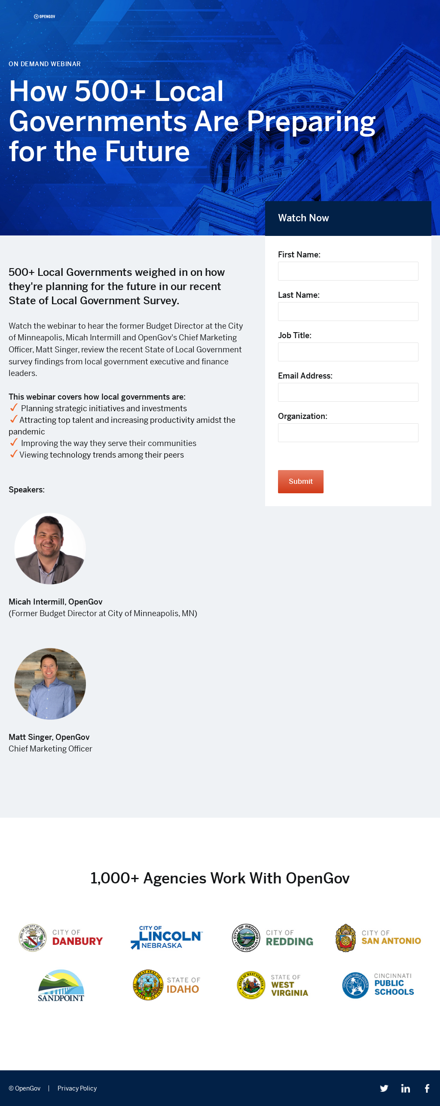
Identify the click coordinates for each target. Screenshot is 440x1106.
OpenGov (44, 16)
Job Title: (295, 335)
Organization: (302, 416)
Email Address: (305, 376)
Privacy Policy (77, 1088)
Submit (301, 481)
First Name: (299, 255)
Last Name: (299, 295)
